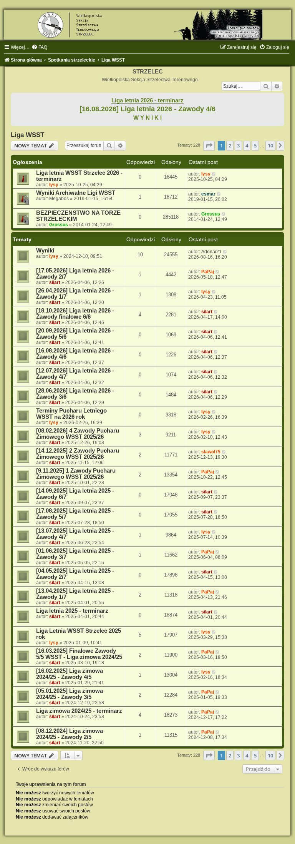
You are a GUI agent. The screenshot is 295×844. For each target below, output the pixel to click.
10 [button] (270, 145)
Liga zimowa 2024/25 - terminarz (79, 711)
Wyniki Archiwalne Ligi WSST (75, 193)
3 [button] (238, 145)
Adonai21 (211, 251)
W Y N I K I (147, 118)
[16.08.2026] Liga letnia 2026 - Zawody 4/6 (147, 109)
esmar (208, 194)
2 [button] (230, 145)
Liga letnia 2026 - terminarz (147, 100)
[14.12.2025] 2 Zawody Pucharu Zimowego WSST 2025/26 (77, 454)
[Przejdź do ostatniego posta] (214, 174)
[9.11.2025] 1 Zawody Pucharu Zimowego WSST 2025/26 (76, 474)
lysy (53, 184)
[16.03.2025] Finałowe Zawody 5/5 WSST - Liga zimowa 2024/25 (79, 654)
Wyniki (45, 250)
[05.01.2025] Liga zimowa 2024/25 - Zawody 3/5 (69, 694)
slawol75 (210, 452)
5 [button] (255, 145)
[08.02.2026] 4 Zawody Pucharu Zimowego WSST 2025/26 (77, 434)
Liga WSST (27, 134)
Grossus (58, 224)
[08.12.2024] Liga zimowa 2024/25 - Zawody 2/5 (69, 734)
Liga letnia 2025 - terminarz (72, 611)
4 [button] (246, 145)
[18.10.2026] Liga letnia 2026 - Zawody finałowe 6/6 (75, 314)
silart (54, 282)
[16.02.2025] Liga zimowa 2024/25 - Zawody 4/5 (69, 674)
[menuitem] (39, 47)
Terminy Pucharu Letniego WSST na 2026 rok (71, 414)
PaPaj (207, 271)
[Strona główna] (147, 25)
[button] (209, 145)
